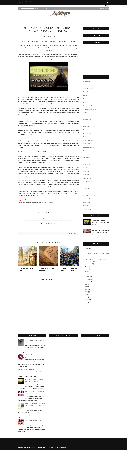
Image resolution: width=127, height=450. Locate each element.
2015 (86, 292)
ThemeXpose (32, 447)
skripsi (85, 192)
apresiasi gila (86, 81)
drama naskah (87, 119)
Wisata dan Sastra (88, 209)
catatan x (85, 102)
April (88, 274)
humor (85, 130)
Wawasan (86, 205)
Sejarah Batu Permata (89, 185)
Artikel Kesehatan (88, 88)
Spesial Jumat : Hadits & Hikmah (48, 269)
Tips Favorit (86, 198)
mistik (85, 150)
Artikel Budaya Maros (89, 85)
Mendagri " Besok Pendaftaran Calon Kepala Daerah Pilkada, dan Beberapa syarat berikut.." (100, 233)
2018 (86, 287)
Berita (85, 95)
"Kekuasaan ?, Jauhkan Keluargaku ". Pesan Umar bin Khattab (100, 222)
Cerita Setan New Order (90, 109)
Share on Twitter (51, 219)
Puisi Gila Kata (87, 164)
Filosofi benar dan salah (89, 126)
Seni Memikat (87, 188)
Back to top (104, 447)
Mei (88, 271)
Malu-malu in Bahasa (88, 147)
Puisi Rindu (86, 174)
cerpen (85, 112)
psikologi (85, 161)
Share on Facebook (34, 219)
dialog (85, 116)
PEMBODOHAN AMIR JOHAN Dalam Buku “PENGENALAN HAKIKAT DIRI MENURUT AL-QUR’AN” (35, 406)
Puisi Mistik (86, 167)
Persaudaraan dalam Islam (26, 269)
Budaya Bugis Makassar (89, 99)
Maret (88, 276)
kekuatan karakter (88, 133)
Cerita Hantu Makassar (89, 105)
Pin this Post (66, 219)
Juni (88, 269)
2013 (86, 297)
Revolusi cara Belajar (88, 181)
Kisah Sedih (86, 143)
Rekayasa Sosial (87, 178)
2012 (86, 299)
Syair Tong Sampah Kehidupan (26, 369)
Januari (89, 281)
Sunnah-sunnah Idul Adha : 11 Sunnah (68, 269)
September (90, 251)
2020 (86, 248)
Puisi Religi (86, 171)
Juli (87, 266)
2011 (86, 302)
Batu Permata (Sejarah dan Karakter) (34, 391)
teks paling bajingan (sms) (90, 195)
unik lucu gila (86, 202)
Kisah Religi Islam (50, 223)
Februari (89, 279)
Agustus (89, 264)
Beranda (20, 2)
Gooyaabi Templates (50, 447)
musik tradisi (86, 154)
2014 (86, 294)
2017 (86, 289)
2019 (86, 284)
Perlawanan (86, 157)
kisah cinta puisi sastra (89, 136)
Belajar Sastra (87, 92)
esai (84, 123)
